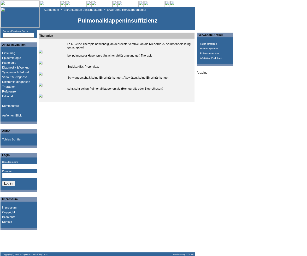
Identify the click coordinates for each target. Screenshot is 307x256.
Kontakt (7, 222)
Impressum (9, 207)
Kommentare (10, 106)
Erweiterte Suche (19, 31)
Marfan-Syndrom (209, 48)
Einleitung (8, 53)
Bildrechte (8, 217)
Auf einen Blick (12, 115)
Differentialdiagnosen (16, 82)
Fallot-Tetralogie (209, 43)
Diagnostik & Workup (16, 67)
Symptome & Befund (15, 72)
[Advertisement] (216, 146)
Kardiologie (51, 10)
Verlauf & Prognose (14, 77)
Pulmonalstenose (209, 53)
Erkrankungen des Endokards (83, 10)
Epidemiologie (11, 58)
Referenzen (10, 91)
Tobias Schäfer (12, 139)
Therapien (9, 86)
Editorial (7, 96)
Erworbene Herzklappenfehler (126, 10)
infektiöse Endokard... (212, 58)
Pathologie (9, 62)
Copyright (8, 212)
